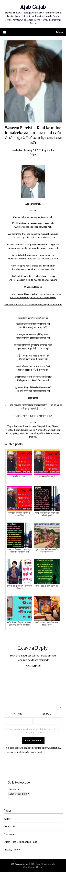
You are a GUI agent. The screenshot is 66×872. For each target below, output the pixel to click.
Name (18, 713)
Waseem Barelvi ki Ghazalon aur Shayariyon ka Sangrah (33, 304)
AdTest (8, 818)
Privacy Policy (12, 849)
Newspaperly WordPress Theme (39, 865)
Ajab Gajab (33, 7)
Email (48, 713)
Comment (33, 666)
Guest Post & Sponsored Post (20, 841)
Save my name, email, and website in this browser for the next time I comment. (34, 731)
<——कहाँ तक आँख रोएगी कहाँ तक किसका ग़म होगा (25, 405)
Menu (59, 32)
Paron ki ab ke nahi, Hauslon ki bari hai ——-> (33, 297)
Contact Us (10, 826)
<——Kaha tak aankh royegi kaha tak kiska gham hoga (33, 293)
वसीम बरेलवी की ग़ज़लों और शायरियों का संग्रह (33, 415)
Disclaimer (10, 834)
